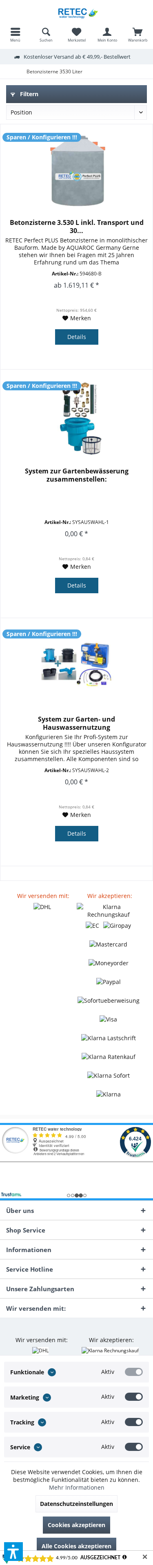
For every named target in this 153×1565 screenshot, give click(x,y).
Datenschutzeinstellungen (76, 1504)
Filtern (28, 94)
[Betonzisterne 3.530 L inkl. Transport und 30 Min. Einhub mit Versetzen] (76, 169)
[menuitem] (15, 34)
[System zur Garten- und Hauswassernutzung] (76, 666)
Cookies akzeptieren (76, 1525)
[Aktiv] (134, 1372)
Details (76, 337)
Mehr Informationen (76, 1487)
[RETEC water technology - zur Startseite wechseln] (76, 12)
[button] (13, 1551)
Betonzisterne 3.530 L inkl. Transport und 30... (77, 226)
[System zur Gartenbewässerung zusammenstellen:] (76, 418)
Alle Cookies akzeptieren (76, 1546)
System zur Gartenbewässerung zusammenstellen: (77, 475)
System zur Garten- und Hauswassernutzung (76, 723)
